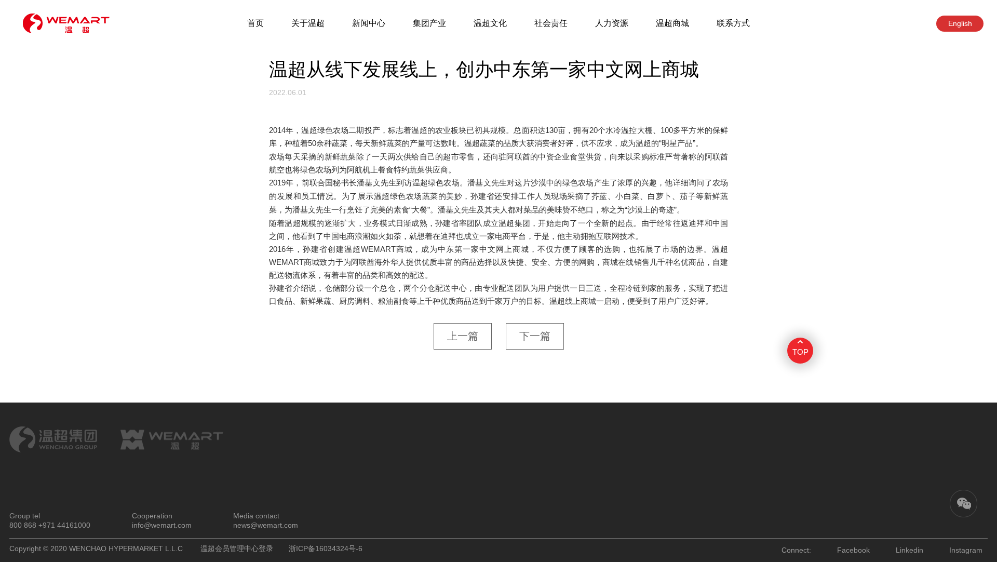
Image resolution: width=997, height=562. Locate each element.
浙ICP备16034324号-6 (325, 548)
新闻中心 (368, 23)
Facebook (853, 550)
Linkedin (909, 550)
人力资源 (611, 23)
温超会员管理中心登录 (236, 548)
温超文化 (490, 23)
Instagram (965, 550)
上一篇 (462, 336)
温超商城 (672, 23)
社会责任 (551, 23)
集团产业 (429, 23)
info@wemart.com (162, 525)
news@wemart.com (265, 525)
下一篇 (534, 336)
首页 (255, 23)
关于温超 (308, 23)
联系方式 (733, 23)
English (960, 23)
